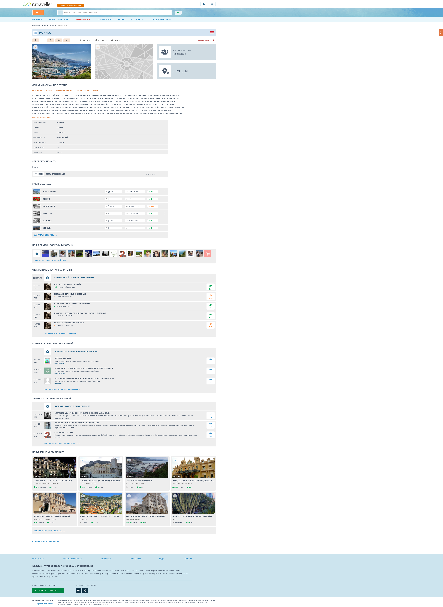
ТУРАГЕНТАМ (135, 559)
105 (102, 487)
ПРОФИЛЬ (37, 19)
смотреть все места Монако (48, 530)
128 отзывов (179, 53)
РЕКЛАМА (188, 559)
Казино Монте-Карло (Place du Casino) (52, 480)
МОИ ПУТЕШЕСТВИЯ (58, 19)
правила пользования (45, 604)
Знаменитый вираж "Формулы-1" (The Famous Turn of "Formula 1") (101, 516)
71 (192, 487)
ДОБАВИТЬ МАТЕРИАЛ (71, 5)
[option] (61, 61)
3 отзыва (43, 487)
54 (192, 523)
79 (142, 487)
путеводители (49, 25)
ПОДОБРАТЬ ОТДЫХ (162, 19)
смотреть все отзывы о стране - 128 (62, 333)
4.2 (210, 317)
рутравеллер (36, 25)
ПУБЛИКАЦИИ (104, 19)
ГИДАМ (162, 559)
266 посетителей (182, 50)
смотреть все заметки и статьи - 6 (61, 443)
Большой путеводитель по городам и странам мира (62, 565)
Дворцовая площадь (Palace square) (51, 516)
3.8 (210, 327)
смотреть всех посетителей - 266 (49, 260)
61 (146, 523)
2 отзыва (89, 487)
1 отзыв (131, 487)
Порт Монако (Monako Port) (139, 480)
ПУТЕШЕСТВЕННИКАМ (72, 559)
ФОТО (121, 19)
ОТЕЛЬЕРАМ (106, 559)
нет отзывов (179, 523)
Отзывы (49, 90)
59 (97, 523)
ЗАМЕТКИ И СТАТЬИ (82, 90)
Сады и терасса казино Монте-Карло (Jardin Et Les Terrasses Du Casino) (193, 516)
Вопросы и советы (64, 90)
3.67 (210, 298)
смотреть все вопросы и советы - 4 (62, 389)
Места (95, 90)
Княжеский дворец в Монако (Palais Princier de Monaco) (101, 480)
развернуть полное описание (41, 117)
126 (56, 487)
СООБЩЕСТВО (138, 19)
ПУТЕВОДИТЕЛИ (83, 19)
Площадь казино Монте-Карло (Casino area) (193, 480)
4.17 (211, 288)
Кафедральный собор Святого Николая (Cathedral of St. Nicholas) (147, 516)
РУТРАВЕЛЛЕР (38, 559)
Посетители (37, 90)
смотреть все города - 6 (45, 235)
